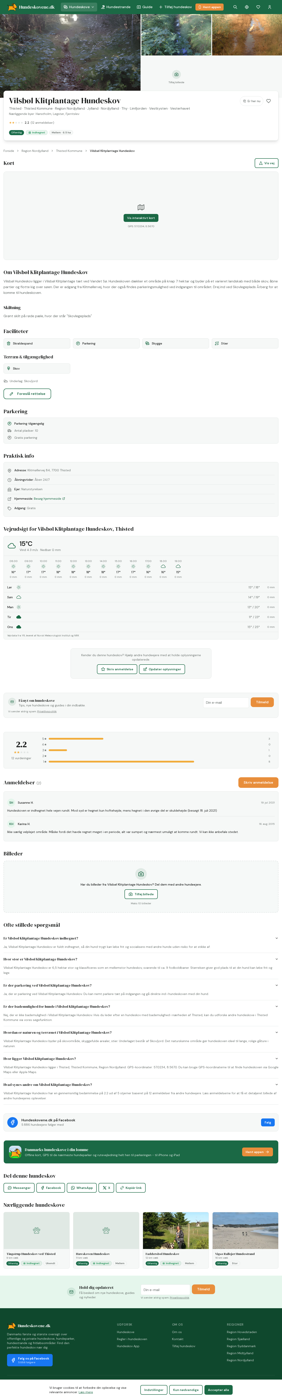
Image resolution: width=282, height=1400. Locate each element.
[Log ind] (269, 7)
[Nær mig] (246, 7)
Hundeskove (79, 7)
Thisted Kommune (38, 108)
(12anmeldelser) (42, 123)
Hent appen (212, 7)
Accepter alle (218, 1390)
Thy (124, 108)
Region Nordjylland (70, 108)
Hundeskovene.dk (34, 1325)
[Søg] (235, 7)
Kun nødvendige (186, 1390)
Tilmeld (262, 702)
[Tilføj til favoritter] (268, 101)
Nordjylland (110, 108)
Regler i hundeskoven (132, 1339)
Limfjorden (138, 108)
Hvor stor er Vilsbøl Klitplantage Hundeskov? (40, 959)
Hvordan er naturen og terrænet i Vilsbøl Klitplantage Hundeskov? (58, 1032)
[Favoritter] (258, 7)
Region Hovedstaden (242, 1332)
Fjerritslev (72, 114)
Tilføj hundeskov (178, 7)
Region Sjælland (238, 1339)
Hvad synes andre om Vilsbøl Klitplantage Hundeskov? (48, 1084)
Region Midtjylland (240, 1353)
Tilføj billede (144, 894)
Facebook (53, 1188)
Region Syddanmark (241, 1346)
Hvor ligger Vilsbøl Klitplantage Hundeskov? (40, 1058)
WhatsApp (84, 1188)
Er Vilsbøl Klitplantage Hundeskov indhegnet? (41, 938)
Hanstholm (43, 114)
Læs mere (86, 1392)
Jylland (92, 108)
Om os (177, 1332)
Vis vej (269, 163)
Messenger (22, 1188)
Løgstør (58, 114)
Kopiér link (134, 1188)
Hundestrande (118, 7)
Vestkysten (158, 108)
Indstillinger (153, 1390)
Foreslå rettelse (31, 393)
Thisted (15, 108)
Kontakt (178, 1339)
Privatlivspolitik (47, 711)
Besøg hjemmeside (47, 499)
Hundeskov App (128, 1346)
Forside (9, 151)
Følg (268, 1122)
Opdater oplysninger (165, 669)
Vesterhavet (180, 108)
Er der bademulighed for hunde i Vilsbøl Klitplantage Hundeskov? (57, 1006)
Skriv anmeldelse (120, 669)
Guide (147, 7)
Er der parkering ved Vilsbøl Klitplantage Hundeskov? (48, 985)
